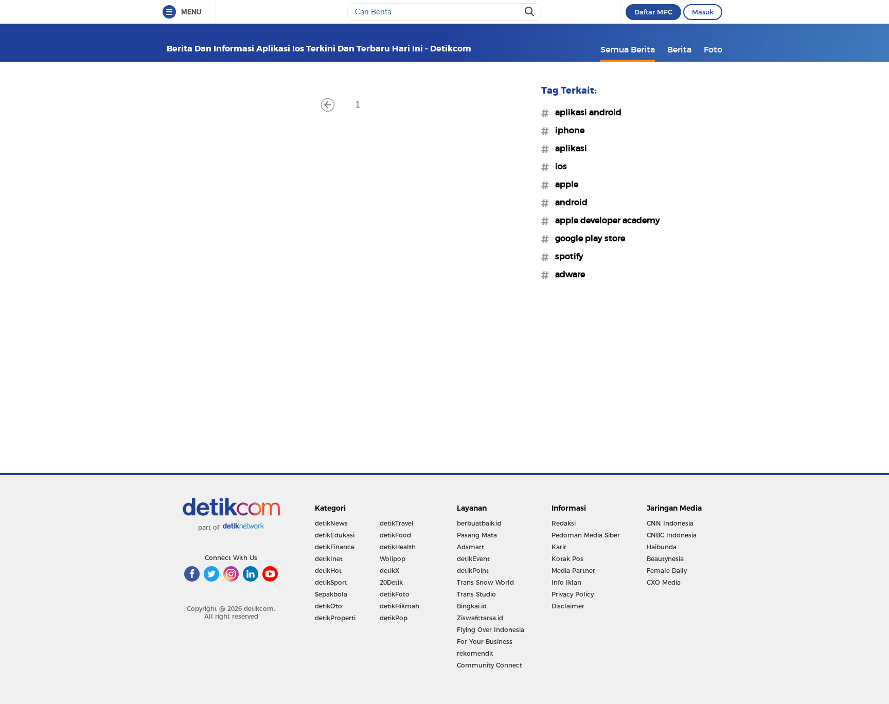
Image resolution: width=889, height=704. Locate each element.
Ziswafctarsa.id (480, 618)
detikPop (393, 618)
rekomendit (475, 653)
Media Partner (573, 570)
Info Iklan (566, 582)
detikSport (331, 582)
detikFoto (395, 594)
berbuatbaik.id (479, 523)
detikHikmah (399, 606)
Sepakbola (331, 594)
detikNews (331, 523)
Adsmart (470, 547)
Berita (679, 49)
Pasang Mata (477, 535)
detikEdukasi (334, 535)
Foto (713, 49)
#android (568, 202)
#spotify (566, 256)
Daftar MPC (653, 12)
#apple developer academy (604, 220)
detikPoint (473, 570)
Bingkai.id (472, 606)
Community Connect (489, 665)
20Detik (391, 582)
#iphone (566, 130)
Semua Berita (627, 49)
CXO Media (664, 582)
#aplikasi (568, 148)
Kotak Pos (567, 559)
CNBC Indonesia (672, 535)
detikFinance (334, 547)
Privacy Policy (573, 594)
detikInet (329, 559)
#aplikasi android (585, 112)
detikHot (328, 570)
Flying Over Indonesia (490, 630)
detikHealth (398, 547)
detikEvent (473, 559)
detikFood (395, 535)
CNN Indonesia (670, 523)
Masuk (703, 12)
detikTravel (397, 523)
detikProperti (335, 618)
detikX (389, 570)
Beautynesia (665, 559)
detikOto (328, 606)
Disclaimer (568, 606)
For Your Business (484, 641)
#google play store (587, 238)
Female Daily (667, 570)
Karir (559, 547)
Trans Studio (476, 594)
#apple (563, 184)
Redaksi (564, 523)
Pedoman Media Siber (586, 535)
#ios (558, 166)
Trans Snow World (485, 582)
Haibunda (662, 547)
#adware (567, 274)
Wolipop (392, 559)
